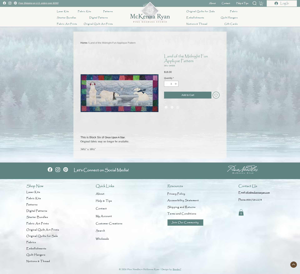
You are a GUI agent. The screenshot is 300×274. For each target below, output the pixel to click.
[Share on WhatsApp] (178, 107)
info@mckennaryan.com (258, 193)
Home (83, 42)
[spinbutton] (171, 83)
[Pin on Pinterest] (172, 107)
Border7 (177, 269)
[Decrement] (166, 83)
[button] (254, 3)
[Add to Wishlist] (216, 95)
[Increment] (176, 83)
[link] (261, 3)
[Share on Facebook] (166, 107)
